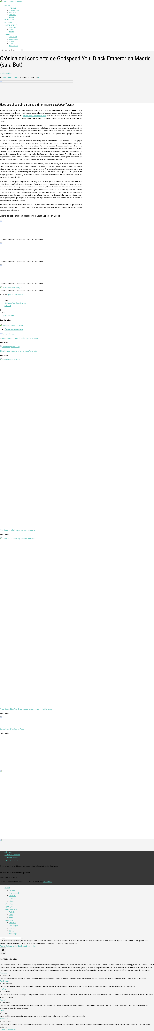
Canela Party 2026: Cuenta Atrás (12, 729)
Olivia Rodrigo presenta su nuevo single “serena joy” (19, 351)
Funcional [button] (3, 973)
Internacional (14, 10)
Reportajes (9, 22)
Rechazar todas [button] (11, 946)
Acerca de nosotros (12, 860)
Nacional (12, 8)
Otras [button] (2, 1011)
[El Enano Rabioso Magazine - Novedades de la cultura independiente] (11, 1)
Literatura (13, 37)
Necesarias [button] (4, 1019)
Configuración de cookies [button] (27, 946)
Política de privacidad (12, 855)
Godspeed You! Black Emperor (16, 303)
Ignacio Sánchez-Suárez (16, 294)
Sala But (8, 306)
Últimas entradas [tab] (14, 329)
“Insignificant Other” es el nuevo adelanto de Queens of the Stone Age (26, 709)
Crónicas (12, 15)
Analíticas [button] (3, 989)
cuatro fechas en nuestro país (34, 116)
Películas (12, 27)
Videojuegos (13, 39)
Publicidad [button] (3, 1000)
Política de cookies (11, 857)
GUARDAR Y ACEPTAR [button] (8, 1030)
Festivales (12, 13)
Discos (11, 17)
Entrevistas (9, 20)
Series (11, 30)
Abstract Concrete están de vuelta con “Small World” (19, 338)
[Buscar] (22, 938)
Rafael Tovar (47, 882)
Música (7, 6)
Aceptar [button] (3, 946)
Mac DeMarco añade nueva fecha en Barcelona (17, 530)
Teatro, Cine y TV (11, 25)
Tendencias (9, 34)
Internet (12, 41)
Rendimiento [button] (4, 981)
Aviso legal (8, 852)
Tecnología (13, 46)
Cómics (11, 44)
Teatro (11, 32)
